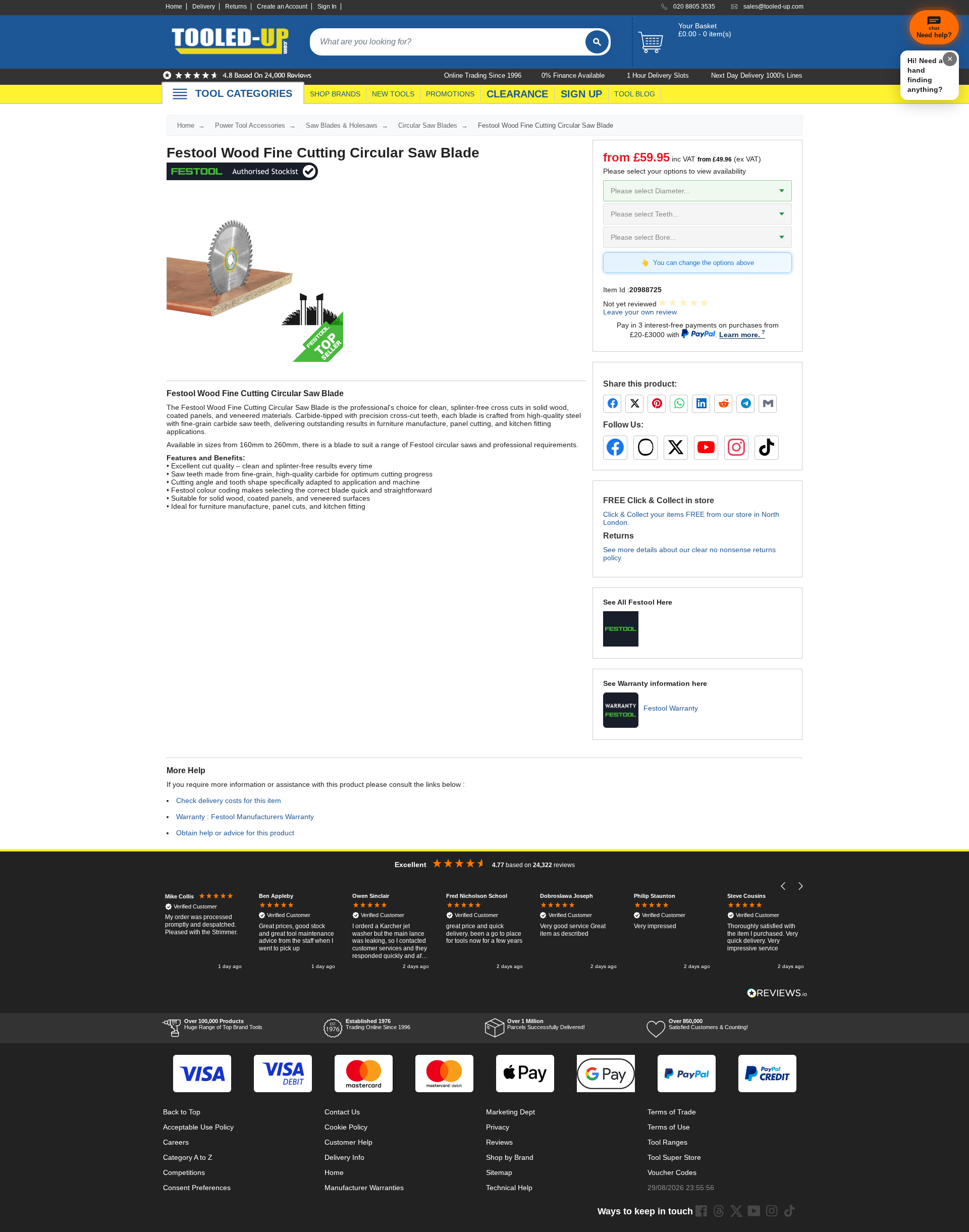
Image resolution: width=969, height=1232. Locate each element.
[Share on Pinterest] (657, 404)
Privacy (497, 1127)
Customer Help (348, 1142)
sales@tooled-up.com (773, 6)
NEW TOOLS (393, 94)
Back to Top (181, 1112)
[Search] (597, 41)
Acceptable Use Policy (198, 1127)
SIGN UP (581, 93)
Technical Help (509, 1188)
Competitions (184, 1172)
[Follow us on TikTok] (767, 448)
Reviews (499, 1142)
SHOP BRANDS (335, 94)
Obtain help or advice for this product (235, 833)
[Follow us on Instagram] (736, 448)
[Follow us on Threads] (645, 448)
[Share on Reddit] (723, 404)
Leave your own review (640, 312)
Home (174, 6)
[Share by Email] (768, 404)
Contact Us (342, 1112)
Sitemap (499, 1172)
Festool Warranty (670, 708)
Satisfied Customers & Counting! (708, 1024)
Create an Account (282, 6)
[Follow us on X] (676, 448)
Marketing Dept (510, 1112)
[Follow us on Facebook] (615, 448)
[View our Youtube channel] (754, 1211)
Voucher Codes (672, 1172)
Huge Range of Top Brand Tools (223, 1024)
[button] (783, 886)
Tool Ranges (667, 1142)
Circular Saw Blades (427, 125)
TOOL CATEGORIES (243, 93)
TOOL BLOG (634, 94)
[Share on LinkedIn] (701, 404)
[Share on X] (634, 404)
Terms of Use (669, 1127)
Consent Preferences (197, 1188)
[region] (484, 932)
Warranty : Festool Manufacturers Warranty (245, 817)
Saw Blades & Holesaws (342, 125)
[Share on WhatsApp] (679, 404)
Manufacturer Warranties (364, 1188)
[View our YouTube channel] (706, 448)
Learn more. (739, 335)
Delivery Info (344, 1157)
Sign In (327, 6)
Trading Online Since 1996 (378, 1024)
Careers (176, 1142)
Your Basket (697, 26)
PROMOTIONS (450, 94)
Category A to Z (187, 1157)
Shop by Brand (509, 1157)
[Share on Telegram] (745, 404)
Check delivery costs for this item (228, 800)
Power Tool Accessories (250, 125)
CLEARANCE (517, 93)
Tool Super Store (674, 1157)
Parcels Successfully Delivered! (546, 1024)
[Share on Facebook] (612, 404)
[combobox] (447, 41)
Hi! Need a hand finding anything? (925, 75)
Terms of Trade (672, 1112)
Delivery (203, 6)
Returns (236, 6)
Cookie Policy (346, 1127)
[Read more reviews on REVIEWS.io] (777, 993)
